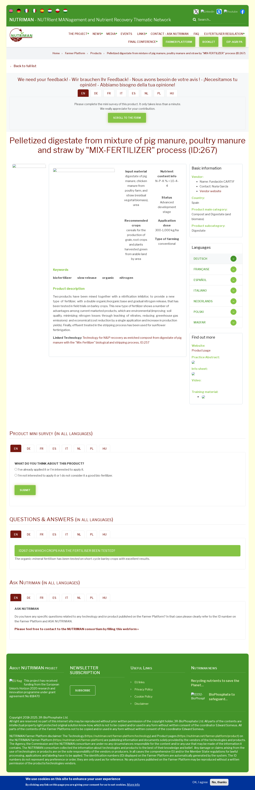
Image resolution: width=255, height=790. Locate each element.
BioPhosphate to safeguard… (222, 697)
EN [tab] (83, 93)
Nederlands (203, 301)
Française (202, 269)
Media (111, 33)
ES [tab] (133, 93)
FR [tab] (109, 93)
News (97, 33)
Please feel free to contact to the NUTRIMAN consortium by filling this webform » (77, 629)
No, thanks (219, 782)
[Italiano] (34, 10)
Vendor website (210, 191)
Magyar (200, 322)
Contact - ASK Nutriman (169, 33)
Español (200, 280)
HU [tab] (172, 93)
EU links (139, 682)
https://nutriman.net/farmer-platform (78, 740)
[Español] (42, 10)
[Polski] (57, 10)
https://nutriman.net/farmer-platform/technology (117, 736)
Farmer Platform (179, 41)
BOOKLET (208, 41)
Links (141, 33)
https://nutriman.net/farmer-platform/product (208, 736)
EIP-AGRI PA (234, 41)
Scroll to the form (127, 117)
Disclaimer (141, 703)
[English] (11, 10)
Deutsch (200, 258)
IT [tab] (121, 93)
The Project (77, 33)
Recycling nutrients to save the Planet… (215, 683)
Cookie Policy (143, 696)
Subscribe (82, 690)
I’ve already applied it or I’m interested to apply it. (51, 469)
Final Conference (142, 41)
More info (133, 784)
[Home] (21, 35)
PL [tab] (159, 93)
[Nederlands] (49, 10)
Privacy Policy (143, 689)
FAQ (196, 33)
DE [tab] (96, 93)
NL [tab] (146, 93)
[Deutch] (18, 10)
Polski (199, 311)
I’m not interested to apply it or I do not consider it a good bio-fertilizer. (65, 475)
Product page (201, 350)
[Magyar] (65, 10)
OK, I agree (200, 782)
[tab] (216, 259)
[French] (26, 10)
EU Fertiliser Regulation (223, 33)
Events (126, 33)
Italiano (200, 290)
